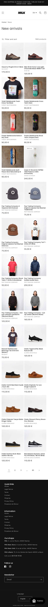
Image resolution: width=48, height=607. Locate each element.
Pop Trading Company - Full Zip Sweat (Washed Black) (34, 313)
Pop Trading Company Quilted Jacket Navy (32, 279)
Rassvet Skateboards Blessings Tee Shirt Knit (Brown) (10, 350)
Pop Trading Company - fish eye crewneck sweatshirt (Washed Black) (12, 314)
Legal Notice (8, 489)
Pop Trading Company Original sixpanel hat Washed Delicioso (12, 244)
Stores (6, 486)
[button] (2, 12)
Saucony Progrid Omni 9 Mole (12, 67)
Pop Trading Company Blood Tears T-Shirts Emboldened (12, 279)
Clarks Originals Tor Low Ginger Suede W (33, 386)
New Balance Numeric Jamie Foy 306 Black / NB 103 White (34, 454)
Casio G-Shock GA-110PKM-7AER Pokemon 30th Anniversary (34, 171)
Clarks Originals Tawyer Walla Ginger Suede (12, 420)
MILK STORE (20, 605)
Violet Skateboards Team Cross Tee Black (11, 102)
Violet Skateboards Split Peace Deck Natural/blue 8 (11, 171)
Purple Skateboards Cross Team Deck (33, 102)
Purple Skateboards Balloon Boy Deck (12, 136)
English (22, 599)
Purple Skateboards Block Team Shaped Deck (33, 136)
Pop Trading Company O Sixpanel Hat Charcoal (11, 207)
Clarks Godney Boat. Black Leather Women (11, 454)
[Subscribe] (41, 579)
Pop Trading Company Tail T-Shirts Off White (35, 243)
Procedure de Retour (11, 504)
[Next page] (39, 470)
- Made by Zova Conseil (29, 605)
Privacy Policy (9, 501)
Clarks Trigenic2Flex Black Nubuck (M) (33, 349)
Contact (7, 495)
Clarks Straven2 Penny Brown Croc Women (35, 420)
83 (33, 470)
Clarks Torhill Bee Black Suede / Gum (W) (12, 386)
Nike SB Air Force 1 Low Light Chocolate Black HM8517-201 (34, 68)
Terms (6, 492)
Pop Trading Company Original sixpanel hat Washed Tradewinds (35, 208)
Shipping (7, 498)
